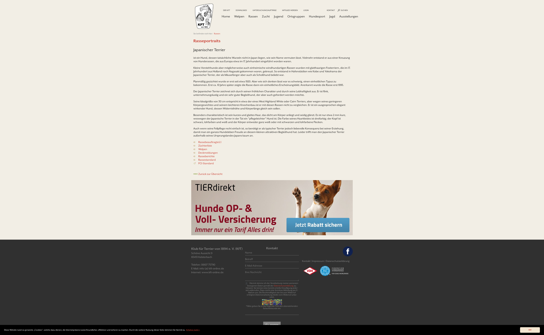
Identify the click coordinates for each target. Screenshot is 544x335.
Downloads (241, 10)
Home (226, 16)
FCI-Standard (206, 163)
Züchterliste (205, 145)
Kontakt (331, 10)
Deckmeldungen (208, 152)
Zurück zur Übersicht (210, 173)
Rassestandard (207, 159)
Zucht (266, 16)
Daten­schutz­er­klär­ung (284, 286)
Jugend (278, 16)
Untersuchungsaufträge (265, 10)
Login (306, 10)
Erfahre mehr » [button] (193, 330)
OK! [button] (530, 330)
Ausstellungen (348, 16)
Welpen (239, 16)
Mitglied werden (290, 10)
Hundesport (317, 16)
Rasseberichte (206, 156)
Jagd (332, 16)
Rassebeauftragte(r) (209, 142)
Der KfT (226, 10)
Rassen (253, 16)
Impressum (318, 261)
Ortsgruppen (296, 16)
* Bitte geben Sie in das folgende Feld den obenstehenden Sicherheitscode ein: (272, 307)
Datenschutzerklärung (337, 261)
